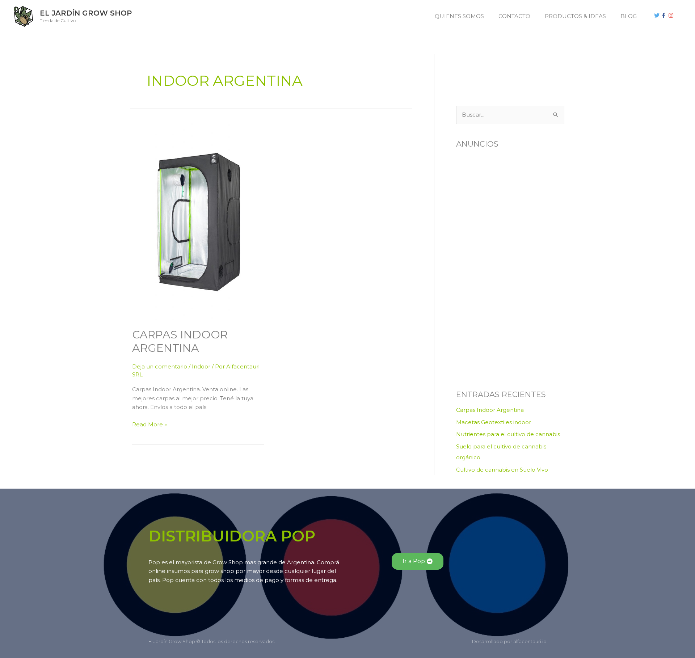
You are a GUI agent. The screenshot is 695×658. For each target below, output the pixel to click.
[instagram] (671, 15)
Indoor (201, 366)
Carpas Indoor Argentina (180, 341)
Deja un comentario (159, 366)
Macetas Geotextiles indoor (493, 422)
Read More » (149, 424)
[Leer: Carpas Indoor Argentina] (198, 221)
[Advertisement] (492, 70)
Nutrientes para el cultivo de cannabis (508, 434)
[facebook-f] (664, 15)
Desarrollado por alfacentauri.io (509, 641)
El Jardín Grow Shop (86, 13)
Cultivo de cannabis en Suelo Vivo (502, 469)
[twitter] (657, 15)
